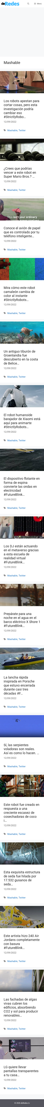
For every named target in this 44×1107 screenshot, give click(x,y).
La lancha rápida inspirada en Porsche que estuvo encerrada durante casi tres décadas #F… (19, 685)
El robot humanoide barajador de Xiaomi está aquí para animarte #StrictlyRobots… (22, 421)
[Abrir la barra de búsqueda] (28, 3)
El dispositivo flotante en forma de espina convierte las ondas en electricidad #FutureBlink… (22, 487)
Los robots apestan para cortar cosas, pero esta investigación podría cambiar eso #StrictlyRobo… (21, 109)
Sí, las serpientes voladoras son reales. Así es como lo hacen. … (21, 749)
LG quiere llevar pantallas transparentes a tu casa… (21, 1071)
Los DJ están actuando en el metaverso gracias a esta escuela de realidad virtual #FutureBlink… (21, 554)
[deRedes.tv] (10, 3)
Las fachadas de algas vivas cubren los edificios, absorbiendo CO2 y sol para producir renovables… (21, 1007)
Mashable (12, 130)
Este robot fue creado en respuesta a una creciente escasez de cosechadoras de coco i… (21, 813)
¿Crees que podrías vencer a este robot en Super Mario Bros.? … (20, 173)
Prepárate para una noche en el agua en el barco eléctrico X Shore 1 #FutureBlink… (22, 620)
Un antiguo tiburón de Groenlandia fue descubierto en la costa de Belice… (21, 357)
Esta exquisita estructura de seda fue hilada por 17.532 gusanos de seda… (22, 878)
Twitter (22, 130)
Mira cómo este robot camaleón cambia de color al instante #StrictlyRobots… (19, 294)
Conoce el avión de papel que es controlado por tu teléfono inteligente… (22, 232)
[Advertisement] (22, 33)
